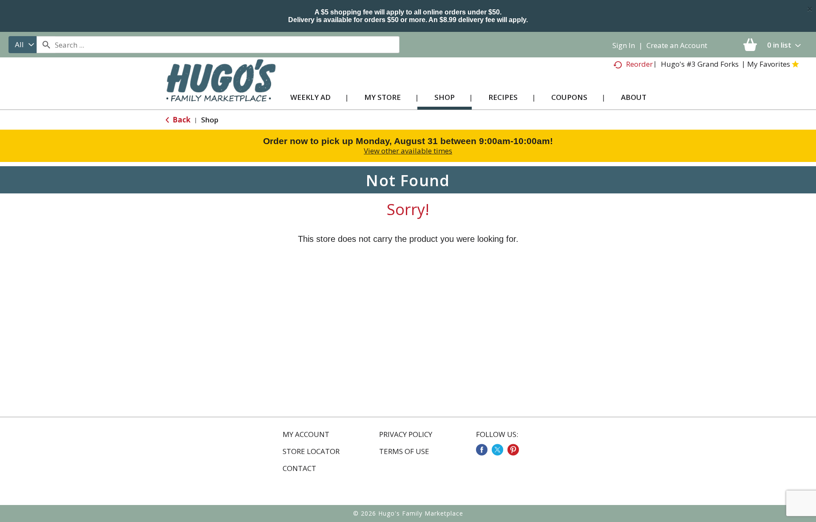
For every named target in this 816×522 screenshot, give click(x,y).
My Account (306, 434)
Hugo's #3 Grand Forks (700, 64)
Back (180, 120)
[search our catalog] (46, 44)
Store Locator (311, 451)
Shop (209, 120)
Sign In (623, 45)
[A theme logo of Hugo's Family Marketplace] (221, 88)
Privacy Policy (405, 434)
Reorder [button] (639, 64)
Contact (299, 468)
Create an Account (676, 45)
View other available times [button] (408, 151)
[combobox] (22, 44)
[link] (481, 450)
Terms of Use (404, 451)
